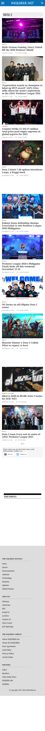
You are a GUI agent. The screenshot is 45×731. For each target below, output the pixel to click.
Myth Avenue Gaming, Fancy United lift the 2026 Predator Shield (22, 48)
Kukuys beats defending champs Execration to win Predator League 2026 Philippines (21, 225)
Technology (7, 578)
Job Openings (7, 626)
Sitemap (5, 601)
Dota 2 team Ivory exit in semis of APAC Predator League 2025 (21, 435)
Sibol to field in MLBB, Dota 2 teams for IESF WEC (22, 397)
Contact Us (6, 619)
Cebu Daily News (9, 677)
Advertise (6, 605)
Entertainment (8, 571)
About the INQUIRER (11, 643)
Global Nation (8, 589)
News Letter (7, 623)
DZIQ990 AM (7, 680)
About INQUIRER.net (11, 639)
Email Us (6, 612)
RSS (3, 608)
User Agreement (9, 646)
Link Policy (6, 650)
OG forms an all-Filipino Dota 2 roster (19, 306)
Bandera (5, 673)
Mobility (5, 684)
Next (22, 443)
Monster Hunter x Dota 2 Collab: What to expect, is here (20, 344)
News (4, 563)
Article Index (7, 657)
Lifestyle (5, 574)
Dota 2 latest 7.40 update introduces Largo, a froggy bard (22, 171)
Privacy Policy (8, 653)
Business (5, 581)
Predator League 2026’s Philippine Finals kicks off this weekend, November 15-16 (21, 266)
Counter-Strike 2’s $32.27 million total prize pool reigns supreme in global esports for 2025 (21, 131)
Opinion (5, 585)
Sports (5, 567)
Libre (4, 670)
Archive (5, 616)
